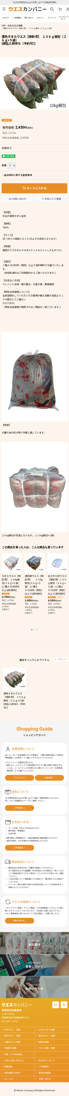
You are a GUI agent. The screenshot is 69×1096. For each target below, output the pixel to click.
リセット (61, 659)
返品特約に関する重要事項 (18, 175)
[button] (4, 9)
